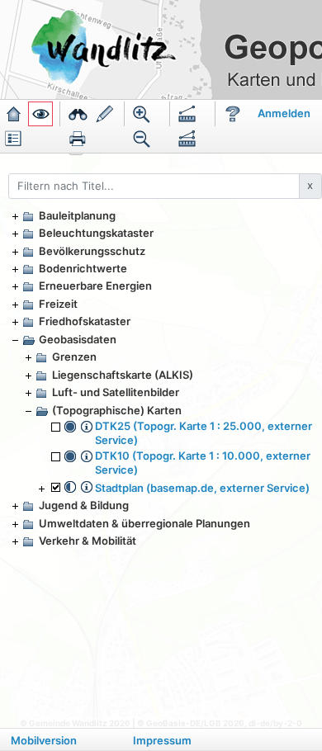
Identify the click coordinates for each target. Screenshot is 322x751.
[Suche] (77, 114)
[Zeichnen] (104, 114)
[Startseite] (13, 114)
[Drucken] (77, 138)
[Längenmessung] (187, 114)
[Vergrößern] (142, 114)
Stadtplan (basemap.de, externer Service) (202, 487)
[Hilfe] (232, 114)
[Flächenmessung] (187, 138)
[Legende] (13, 138)
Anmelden (284, 113)
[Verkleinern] (142, 138)
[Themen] (40, 114)
